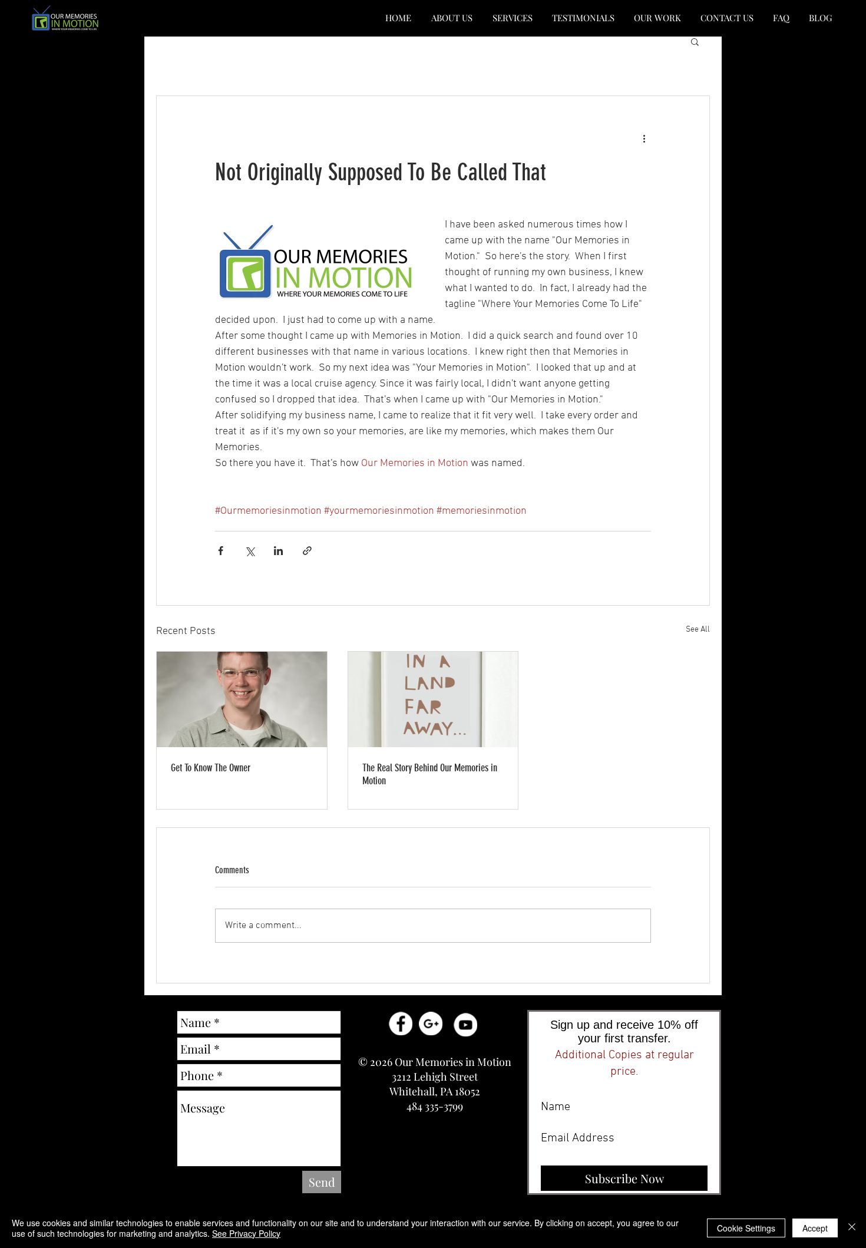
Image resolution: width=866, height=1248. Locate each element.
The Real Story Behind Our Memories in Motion (429, 774)
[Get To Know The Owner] (242, 699)
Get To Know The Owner (210, 767)
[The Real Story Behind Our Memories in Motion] (433, 699)
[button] (451, 18)
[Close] (852, 1228)
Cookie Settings (746, 1228)
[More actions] (644, 138)
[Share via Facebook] (220, 550)
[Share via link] (307, 550)
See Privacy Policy (246, 1233)
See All (698, 630)
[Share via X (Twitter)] (249, 550)
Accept (815, 1228)
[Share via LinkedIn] (278, 550)
